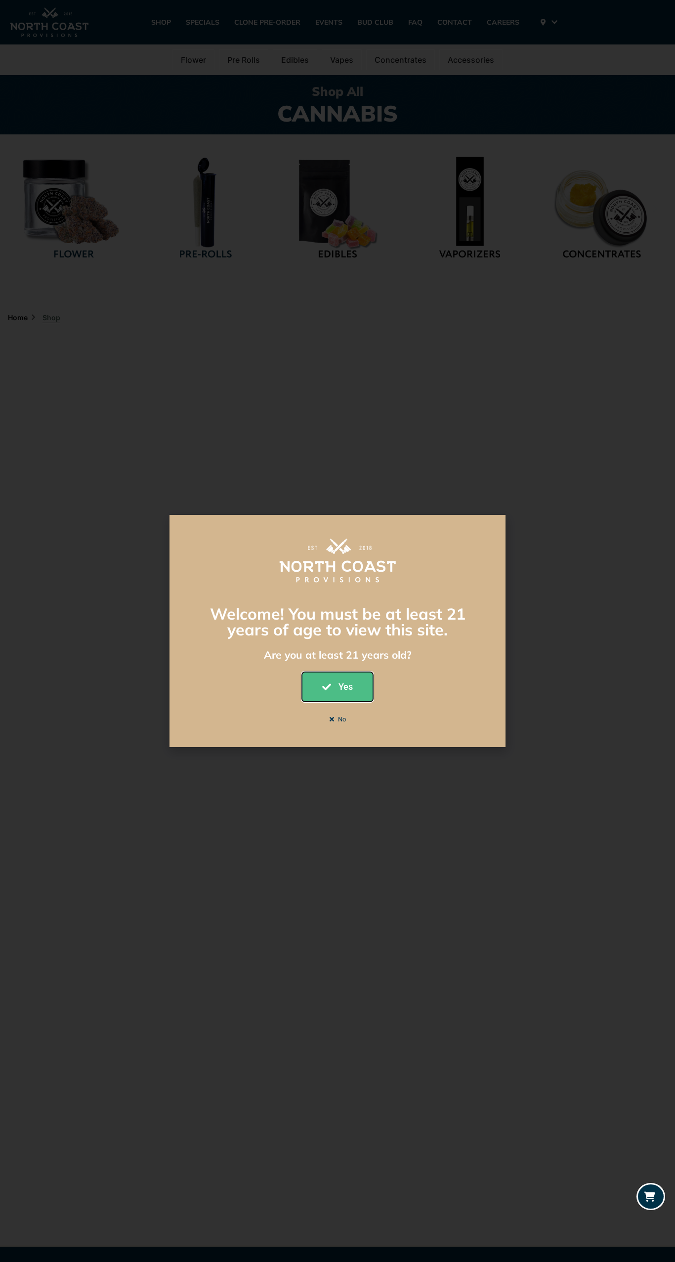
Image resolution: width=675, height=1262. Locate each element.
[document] (337, 631)
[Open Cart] (650, 1196)
